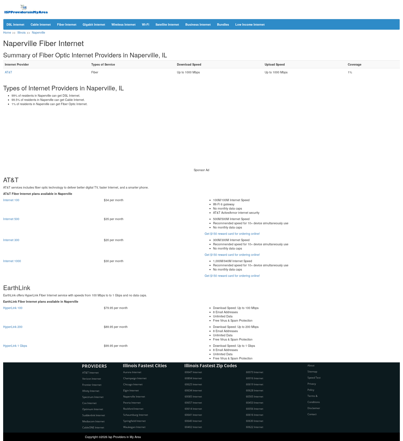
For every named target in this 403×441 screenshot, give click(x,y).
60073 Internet (254, 372)
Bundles (223, 24)
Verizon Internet (91, 378)
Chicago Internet (133, 384)
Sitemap (312, 371)
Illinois (21, 32)
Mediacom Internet (93, 421)
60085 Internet (193, 396)
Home (7, 32)
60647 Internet (193, 372)
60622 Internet (254, 427)
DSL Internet (15, 24)
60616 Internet (254, 415)
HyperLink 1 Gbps (15, 345)
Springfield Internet (134, 421)
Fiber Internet (66, 24)
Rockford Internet (133, 409)
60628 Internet (254, 390)
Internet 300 (11, 240)
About (310, 365)
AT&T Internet (90, 372)
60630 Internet (254, 421)
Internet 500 (11, 219)
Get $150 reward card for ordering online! (232, 233)
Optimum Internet (92, 409)
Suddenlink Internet (93, 415)
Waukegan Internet (134, 427)
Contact (312, 414)
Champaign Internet (135, 378)
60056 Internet (254, 409)
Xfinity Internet (90, 391)
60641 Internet (193, 415)
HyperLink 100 (12, 308)
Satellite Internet (167, 24)
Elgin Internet (131, 390)
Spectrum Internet (92, 397)
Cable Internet (41, 24)
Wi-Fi (145, 24)
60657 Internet (193, 402)
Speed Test (314, 377)
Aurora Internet (132, 372)
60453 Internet (254, 402)
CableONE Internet (93, 427)
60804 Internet (193, 378)
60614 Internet (193, 409)
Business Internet (198, 24)
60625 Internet (193, 384)
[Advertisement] (201, 137)
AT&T (8, 72)
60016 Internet (254, 378)
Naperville (38, 32)
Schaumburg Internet (135, 415)
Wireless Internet (123, 24)
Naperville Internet (134, 396)
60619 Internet (254, 384)
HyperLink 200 (12, 327)
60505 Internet (254, 396)
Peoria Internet (132, 402)
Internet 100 (11, 200)
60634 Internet (193, 390)
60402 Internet (193, 427)
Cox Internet (89, 403)
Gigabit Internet (94, 24)
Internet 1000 (12, 261)
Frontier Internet (91, 385)
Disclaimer (313, 408)
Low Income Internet (250, 24)
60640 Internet (193, 421)
